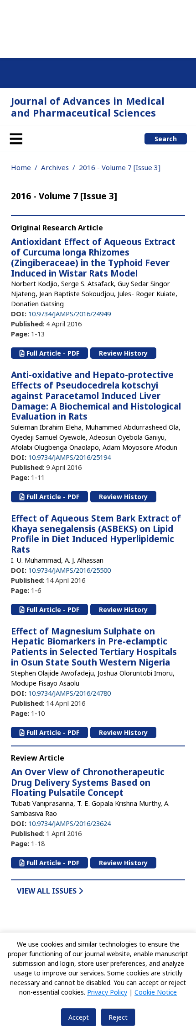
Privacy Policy (107, 992)
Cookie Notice (155, 992)
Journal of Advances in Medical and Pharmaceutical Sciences (88, 106)
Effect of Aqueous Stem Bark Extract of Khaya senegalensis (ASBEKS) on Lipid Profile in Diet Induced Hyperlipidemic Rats (96, 533)
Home (21, 167)
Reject (118, 1017)
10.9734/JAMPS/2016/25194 (69, 457)
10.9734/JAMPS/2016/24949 (69, 313)
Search (166, 138)
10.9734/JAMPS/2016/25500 (69, 570)
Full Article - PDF (52, 353)
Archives (55, 167)
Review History (123, 353)
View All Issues (47, 891)
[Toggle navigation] (16, 138)
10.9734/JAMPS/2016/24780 (69, 693)
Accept (78, 1017)
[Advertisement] (98, 27)
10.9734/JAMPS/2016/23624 (69, 823)
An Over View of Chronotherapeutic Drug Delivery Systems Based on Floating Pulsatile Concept (88, 782)
